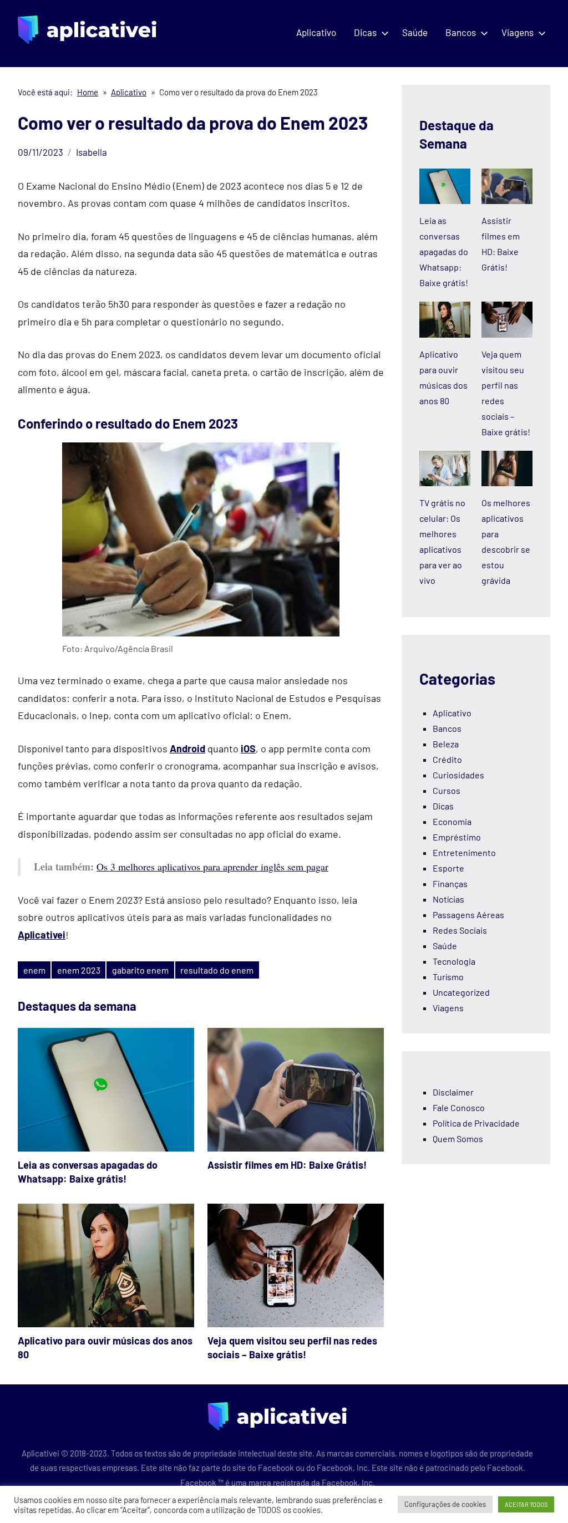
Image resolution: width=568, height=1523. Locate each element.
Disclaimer (453, 1092)
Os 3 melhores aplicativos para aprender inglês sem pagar (212, 866)
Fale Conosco (459, 1107)
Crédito (447, 759)
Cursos (446, 790)
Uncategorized (461, 992)
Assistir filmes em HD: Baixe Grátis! (287, 1165)
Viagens (517, 32)
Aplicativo (316, 32)
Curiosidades (458, 775)
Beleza (446, 743)
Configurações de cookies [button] (445, 1504)
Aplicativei (41, 935)
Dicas (365, 32)
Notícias (448, 899)
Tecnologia (454, 961)
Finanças (450, 883)
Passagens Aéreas (468, 914)
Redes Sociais (460, 930)
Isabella (91, 151)
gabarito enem (140, 970)
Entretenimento (464, 852)
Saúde (415, 32)
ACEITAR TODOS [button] (526, 1504)
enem (34, 970)
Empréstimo (457, 837)
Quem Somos (458, 1138)
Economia (452, 821)
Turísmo (448, 976)
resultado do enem (216, 970)
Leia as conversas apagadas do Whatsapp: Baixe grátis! (443, 251)
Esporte (448, 868)
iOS (248, 748)
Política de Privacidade (476, 1123)
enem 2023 (78, 970)
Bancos (460, 32)
